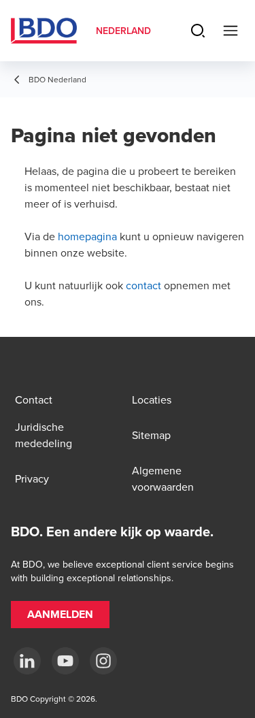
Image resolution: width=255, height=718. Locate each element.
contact (143, 285)
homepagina (87, 236)
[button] (60, 614)
